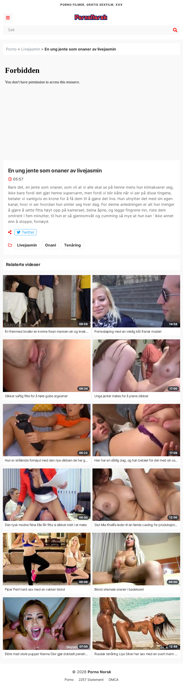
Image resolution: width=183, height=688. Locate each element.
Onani (50, 245)
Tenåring (72, 245)
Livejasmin (30, 49)
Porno (11, 49)
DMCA (113, 680)
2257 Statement (91, 680)
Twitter (27, 232)
